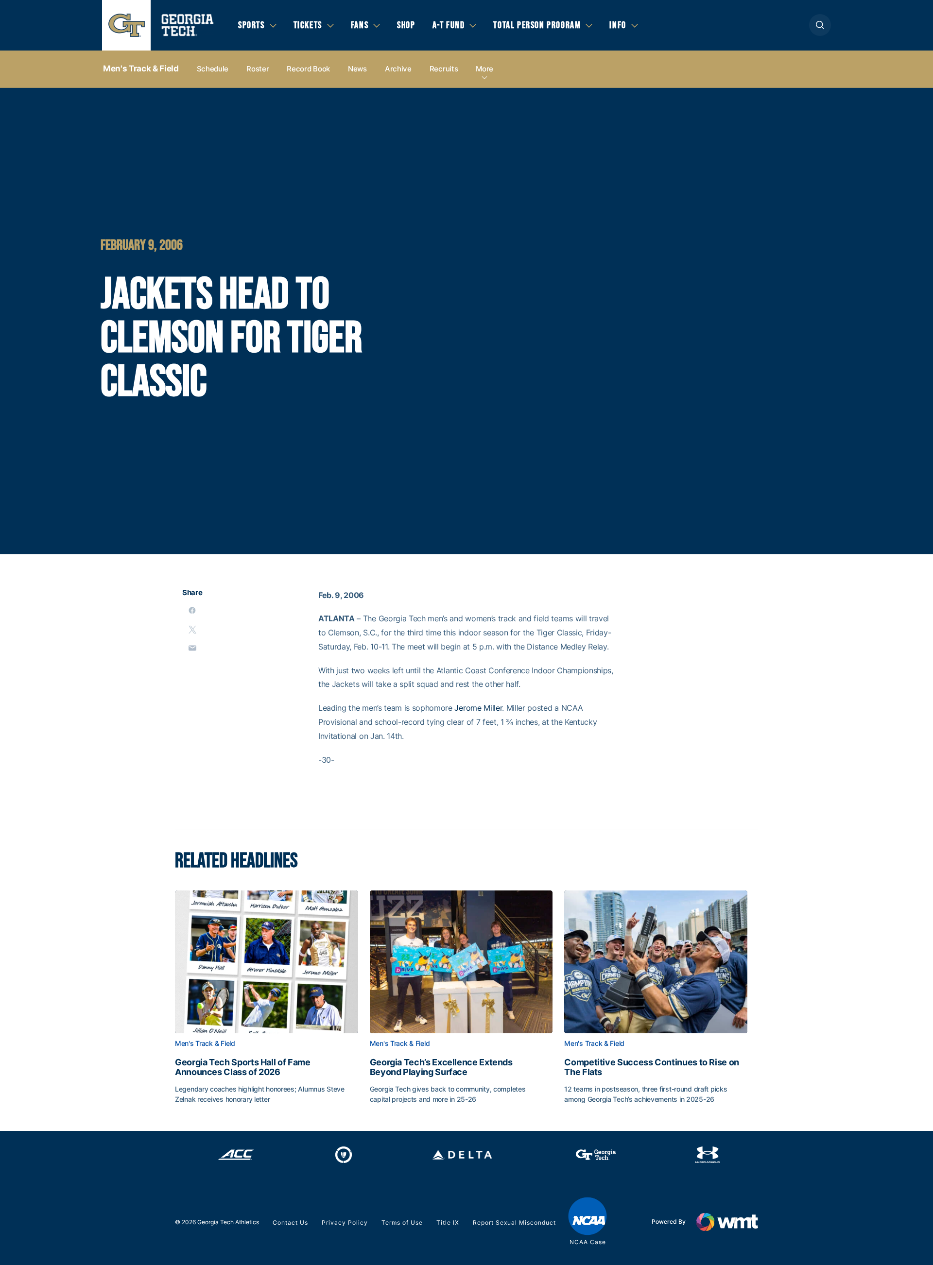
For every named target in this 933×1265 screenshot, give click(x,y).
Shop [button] (406, 25)
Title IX (447, 1222)
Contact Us (290, 1222)
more (484, 68)
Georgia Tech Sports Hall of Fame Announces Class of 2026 (242, 1067)
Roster (257, 68)
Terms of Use (402, 1222)
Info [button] (617, 25)
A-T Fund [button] (448, 25)
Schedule (213, 68)
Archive (398, 68)
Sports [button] (251, 25)
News (357, 68)
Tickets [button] (308, 25)
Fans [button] (359, 25)
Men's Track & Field (141, 68)
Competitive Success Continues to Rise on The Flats (651, 1067)
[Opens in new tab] (236, 1154)
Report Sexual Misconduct (514, 1222)
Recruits (444, 68)
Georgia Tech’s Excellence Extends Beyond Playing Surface (441, 1067)
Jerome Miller (478, 708)
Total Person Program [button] (537, 25)
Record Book (308, 68)
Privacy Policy (345, 1222)
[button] (820, 25)
